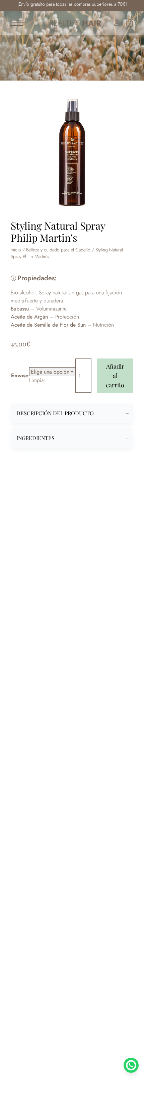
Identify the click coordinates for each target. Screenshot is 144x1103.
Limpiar (37, 380)
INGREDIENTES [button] (35, 437)
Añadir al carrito (115, 375)
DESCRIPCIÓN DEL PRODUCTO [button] (55, 413)
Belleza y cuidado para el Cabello (58, 249)
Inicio (16, 249)
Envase (19, 375)
